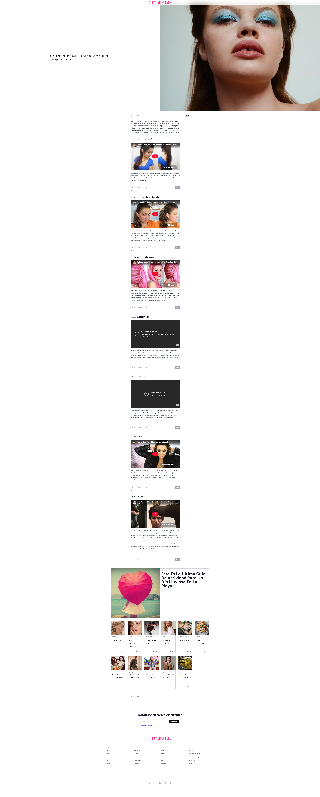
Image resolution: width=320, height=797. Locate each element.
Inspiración (137, 750)
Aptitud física (192, 760)
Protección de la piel (194, 753)
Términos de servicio (146, 725)
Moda (162, 760)
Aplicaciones (164, 747)
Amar (190, 763)
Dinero (163, 757)
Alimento (136, 747)
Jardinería (191, 750)
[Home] (131, 115)
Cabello (109, 750)
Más (177, 187)
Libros (190, 747)
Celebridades (137, 760)
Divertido (163, 763)
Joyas (138, 115)
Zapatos (109, 763)
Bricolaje (109, 760)
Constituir (137, 763)
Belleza (163, 750)
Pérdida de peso (111, 767)
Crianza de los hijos (194, 757)
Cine (162, 753)
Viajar (108, 747)
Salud (135, 767)
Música (136, 753)
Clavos (108, 753)
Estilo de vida (174, 721)
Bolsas (108, 757)
